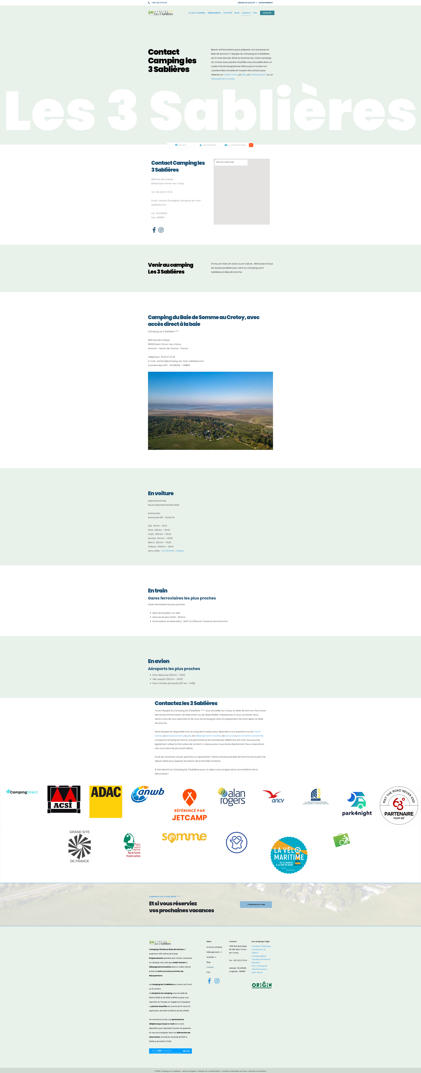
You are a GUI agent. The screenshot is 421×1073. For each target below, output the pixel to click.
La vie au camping (197, 13)
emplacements (175, 735)
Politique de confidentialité (209, 1071)
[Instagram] (161, 230)
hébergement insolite (222, 78)
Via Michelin (168, 550)
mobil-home (231, 74)
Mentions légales (189, 1071)
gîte (244, 74)
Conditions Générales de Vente (234, 1071)
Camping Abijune (259, 956)
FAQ (255, 13)
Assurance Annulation (257, 1071)
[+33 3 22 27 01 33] (149, 3)
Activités (227, 13)
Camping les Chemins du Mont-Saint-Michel (260, 969)
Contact (246, 13)
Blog (237, 13)
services (229, 735)
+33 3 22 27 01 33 (159, 2)
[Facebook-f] (154, 230)
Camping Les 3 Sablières (171, 1071)
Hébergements (214, 13)
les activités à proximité (250, 735)
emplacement (258, 74)
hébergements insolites (208, 735)
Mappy (180, 550)
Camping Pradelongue (261, 946)
